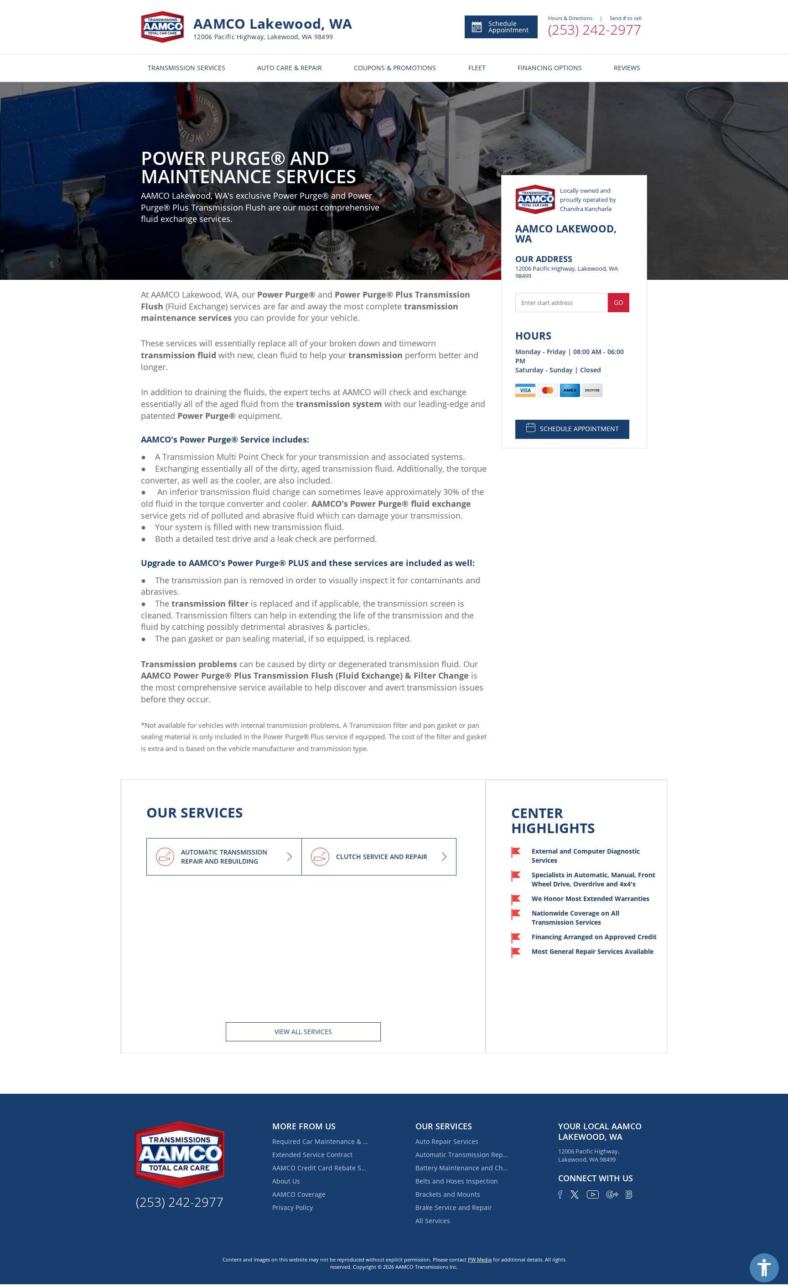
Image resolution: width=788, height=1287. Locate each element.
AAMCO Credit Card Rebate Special (320, 1167)
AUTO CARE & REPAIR (289, 67)
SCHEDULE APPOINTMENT (579, 428)
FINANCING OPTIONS (550, 67)
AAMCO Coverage (299, 1194)
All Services (432, 1220)
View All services (303, 1031)
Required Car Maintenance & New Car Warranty (320, 1141)
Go (618, 302)
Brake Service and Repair (453, 1207)
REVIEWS (627, 67)
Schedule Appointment (508, 26)
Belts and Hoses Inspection (456, 1181)
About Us (286, 1181)
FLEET (477, 67)
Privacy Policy (292, 1207)
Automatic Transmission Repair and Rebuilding (463, 1154)
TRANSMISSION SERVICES (186, 67)
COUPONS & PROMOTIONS (395, 67)
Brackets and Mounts (447, 1194)
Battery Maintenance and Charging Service (463, 1167)
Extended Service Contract (312, 1154)
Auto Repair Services (446, 1141)
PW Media (480, 1259)
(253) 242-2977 (594, 29)
